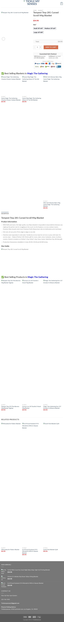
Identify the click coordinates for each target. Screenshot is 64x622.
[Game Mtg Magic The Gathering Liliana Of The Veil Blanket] (32, 85)
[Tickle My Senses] (32, 3)
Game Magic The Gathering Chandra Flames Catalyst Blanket (11, 99)
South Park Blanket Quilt (50, 549)
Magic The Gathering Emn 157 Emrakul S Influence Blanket (52, 407)
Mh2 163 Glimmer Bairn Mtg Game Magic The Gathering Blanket (51, 204)
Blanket (40, 10)
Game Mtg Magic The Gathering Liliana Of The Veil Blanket (31, 99)
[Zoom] (3, 38)
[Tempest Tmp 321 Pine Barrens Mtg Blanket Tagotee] (11, 341)
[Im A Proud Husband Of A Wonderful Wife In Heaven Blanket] (32, 484)
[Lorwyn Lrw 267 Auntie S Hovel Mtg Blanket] (32, 341)
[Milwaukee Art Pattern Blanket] (11, 484)
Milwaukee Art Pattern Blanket (10, 549)
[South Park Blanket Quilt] (53, 484)
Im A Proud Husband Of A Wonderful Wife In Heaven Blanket (30, 551)
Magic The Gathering (37, 73)
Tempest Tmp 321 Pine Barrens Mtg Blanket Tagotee (10, 407)
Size (34, 24)
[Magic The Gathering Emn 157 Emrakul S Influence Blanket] (53, 341)
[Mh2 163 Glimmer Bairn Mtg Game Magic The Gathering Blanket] (53, 138)
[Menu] (2, 4)
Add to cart (51, 47)
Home (35, 10)
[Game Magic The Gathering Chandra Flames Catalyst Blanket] (11, 85)
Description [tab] (5, 213)
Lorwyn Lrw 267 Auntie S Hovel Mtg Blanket (31, 407)
